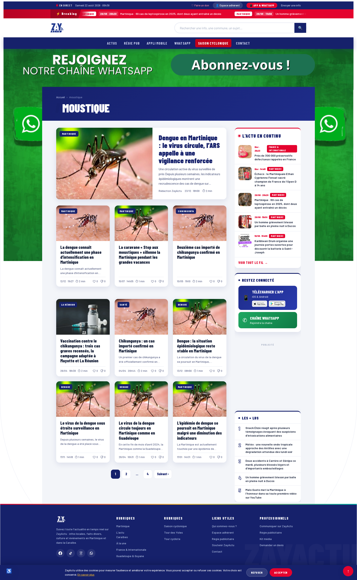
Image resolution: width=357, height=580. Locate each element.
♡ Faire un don (200, 5)
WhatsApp (182, 43)
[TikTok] (71, 553)
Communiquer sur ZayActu (276, 526)
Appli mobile (157, 43)
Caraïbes (122, 537)
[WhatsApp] (91, 553)
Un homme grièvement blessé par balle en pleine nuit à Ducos (256, 13)
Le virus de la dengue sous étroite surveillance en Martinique (82, 427)
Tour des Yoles (173, 532)
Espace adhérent (223, 532)
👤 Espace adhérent (228, 5)
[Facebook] (60, 553)
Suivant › (163, 474)
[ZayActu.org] (56, 27)
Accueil (60, 97)
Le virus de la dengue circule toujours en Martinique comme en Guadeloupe (137, 430)
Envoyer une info (291, 5)
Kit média (266, 539)
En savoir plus (85, 574)
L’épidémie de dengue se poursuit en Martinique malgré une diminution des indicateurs (199, 430)
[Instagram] (81, 553)
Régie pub (132, 43)
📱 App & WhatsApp (261, 5)
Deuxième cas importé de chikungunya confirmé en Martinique (198, 252)
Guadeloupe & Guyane (130, 556)
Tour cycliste (172, 539)
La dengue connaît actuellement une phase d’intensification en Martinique (80, 255)
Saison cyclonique (213, 43)
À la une (121, 543)
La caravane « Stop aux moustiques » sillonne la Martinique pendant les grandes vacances (139, 255)
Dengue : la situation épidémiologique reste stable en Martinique (196, 345)
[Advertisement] (268, 374)
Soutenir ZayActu (223, 545)
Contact (243, 43)
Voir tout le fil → (253, 263)
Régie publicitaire (223, 539)
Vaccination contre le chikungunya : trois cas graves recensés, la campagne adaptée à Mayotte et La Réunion (80, 350)
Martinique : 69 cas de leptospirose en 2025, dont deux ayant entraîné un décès (112, 13)
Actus (112, 43)
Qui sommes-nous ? (224, 526)
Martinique (123, 526)
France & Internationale (131, 549)
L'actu (120, 532)
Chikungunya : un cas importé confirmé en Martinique (137, 345)
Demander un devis (272, 545)
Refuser (257, 572)
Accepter (281, 572)
